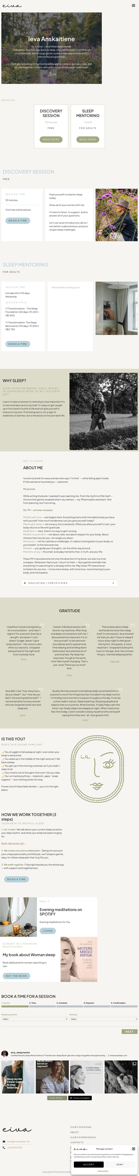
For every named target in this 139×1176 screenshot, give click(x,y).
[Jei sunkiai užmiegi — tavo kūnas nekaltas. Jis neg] (86, 1076)
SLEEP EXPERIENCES (83, 1137)
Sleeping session (9, 1014)
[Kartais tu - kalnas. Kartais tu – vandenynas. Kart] (121, 1076)
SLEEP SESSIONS (80, 1127)
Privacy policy (103, 1171)
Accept (88, 1164)
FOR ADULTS (88, 128)
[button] (133, 1148)
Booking (73, 1014)
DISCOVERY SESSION (51, 113)
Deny (120, 1164)
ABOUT (74, 1132)
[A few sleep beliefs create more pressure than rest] (17, 1076)
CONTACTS (77, 1142)
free (51, 128)
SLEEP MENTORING (87, 113)
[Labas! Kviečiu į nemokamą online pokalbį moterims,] (52, 1076)
